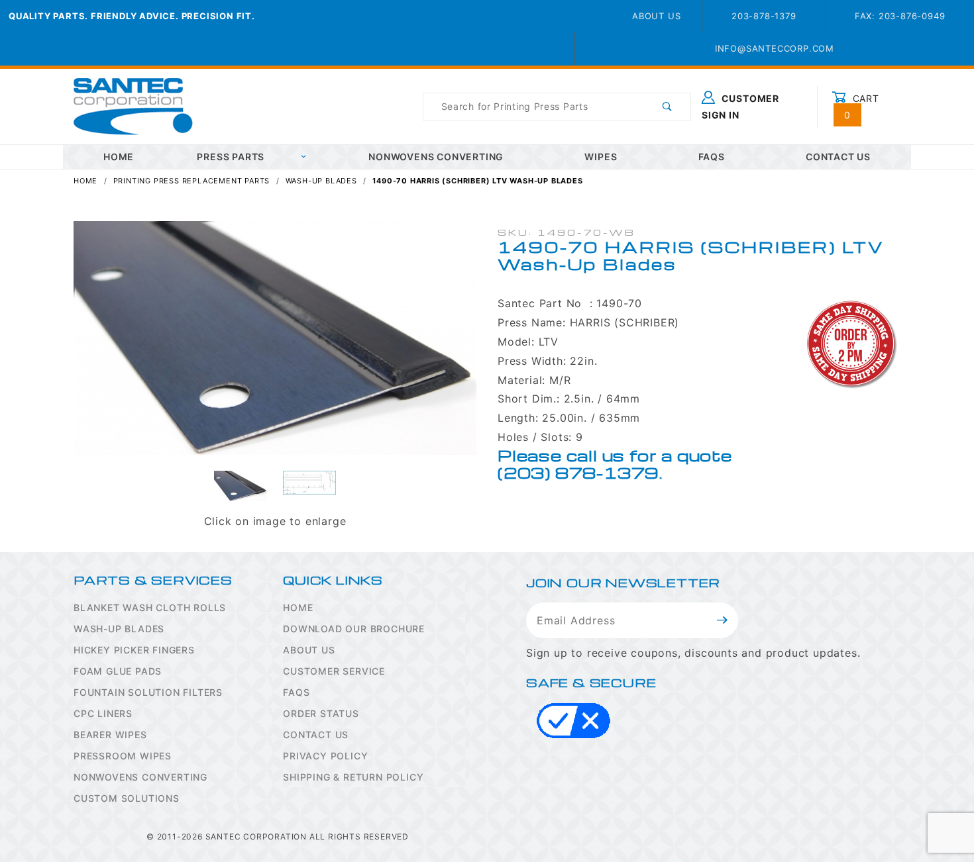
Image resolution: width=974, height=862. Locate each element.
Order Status (321, 713)
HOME (118, 156)
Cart (861, 106)
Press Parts (230, 156)
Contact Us (838, 156)
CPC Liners (103, 713)
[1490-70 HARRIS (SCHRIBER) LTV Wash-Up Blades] (275, 345)
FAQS (296, 692)
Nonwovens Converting (436, 156)
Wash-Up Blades (119, 628)
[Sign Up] (722, 620)
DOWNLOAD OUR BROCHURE (354, 628)
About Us (656, 16)
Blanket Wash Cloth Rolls (150, 607)
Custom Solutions (127, 798)
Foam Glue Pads (118, 671)
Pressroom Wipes (123, 755)
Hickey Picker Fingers (134, 649)
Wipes (600, 156)
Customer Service (334, 671)
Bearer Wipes (110, 734)
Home (298, 607)
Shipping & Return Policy (353, 777)
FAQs (711, 156)
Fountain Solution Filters (148, 692)
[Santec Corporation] (133, 105)
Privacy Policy (325, 755)
